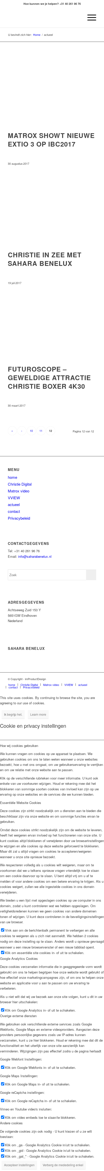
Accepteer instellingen (19, 1165)
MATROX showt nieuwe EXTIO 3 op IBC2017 (51, 140)
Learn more (38, 714)
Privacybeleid (19, 518)
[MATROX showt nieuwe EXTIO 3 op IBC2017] (52, 90)
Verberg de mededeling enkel (63, 1165)
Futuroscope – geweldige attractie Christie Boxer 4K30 (49, 377)
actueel (14, 504)
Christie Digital (20, 484)
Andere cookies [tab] (11, 1123)
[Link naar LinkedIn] (85, 679)
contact (14, 511)
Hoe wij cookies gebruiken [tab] (19, 745)
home (12, 477)
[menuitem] (77, 17)
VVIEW (14, 497)
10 (31, 431)
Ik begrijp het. (13, 714)
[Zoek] (77, 17)
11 (40, 431)
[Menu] (89, 17)
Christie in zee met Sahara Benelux (45, 259)
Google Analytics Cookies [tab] (19, 958)
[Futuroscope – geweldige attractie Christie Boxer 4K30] (52, 323)
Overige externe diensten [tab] (18, 1015)
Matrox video (18, 490)
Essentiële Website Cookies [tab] (20, 802)
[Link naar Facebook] (92, 679)
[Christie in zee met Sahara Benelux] (52, 209)
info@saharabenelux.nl (34, 556)
